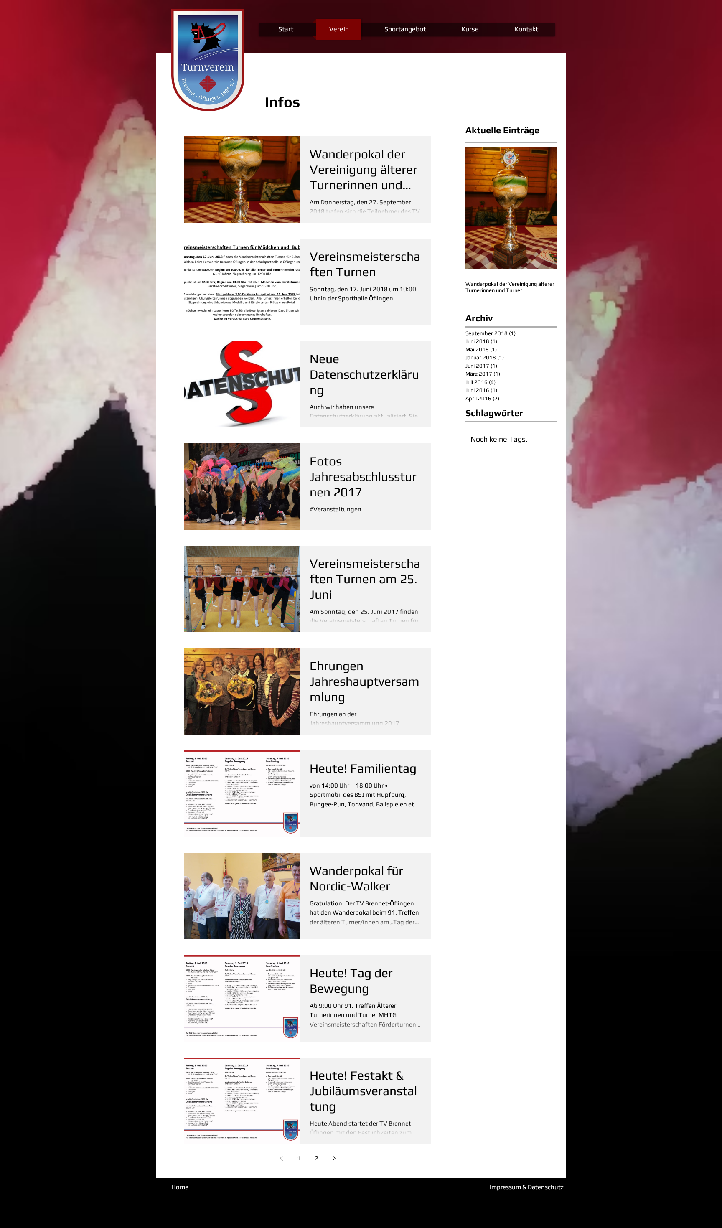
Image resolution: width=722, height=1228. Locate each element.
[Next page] (333, 1158)
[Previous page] (281, 1158)
